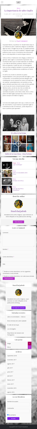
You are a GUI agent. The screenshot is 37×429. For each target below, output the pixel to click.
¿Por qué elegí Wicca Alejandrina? (18, 189)
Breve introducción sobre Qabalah (16, 321)
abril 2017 (10, 376)
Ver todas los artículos (18, 308)
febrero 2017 (11, 380)
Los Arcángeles (11, 329)
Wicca (18, 8)
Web (4, 264)
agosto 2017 (10, 364)
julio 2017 (10, 368)
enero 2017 (10, 384)
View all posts (18, 222)
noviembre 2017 (11, 360)
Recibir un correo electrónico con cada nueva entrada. (19, 276)
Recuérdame (12, 415)
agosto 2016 (10, 392)
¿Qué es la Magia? (17, 164)
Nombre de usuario (12, 401)
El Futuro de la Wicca (18, 180)
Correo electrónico (8, 257)
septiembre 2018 (12, 356)
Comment (5, 232)
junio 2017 (10, 372)
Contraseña (10, 408)
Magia (14, 163)
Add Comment (17, 14)
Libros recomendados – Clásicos (16, 317)
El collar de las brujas (13, 325)
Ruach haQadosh (28, 14)
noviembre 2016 (11, 388)
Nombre (5, 249)
